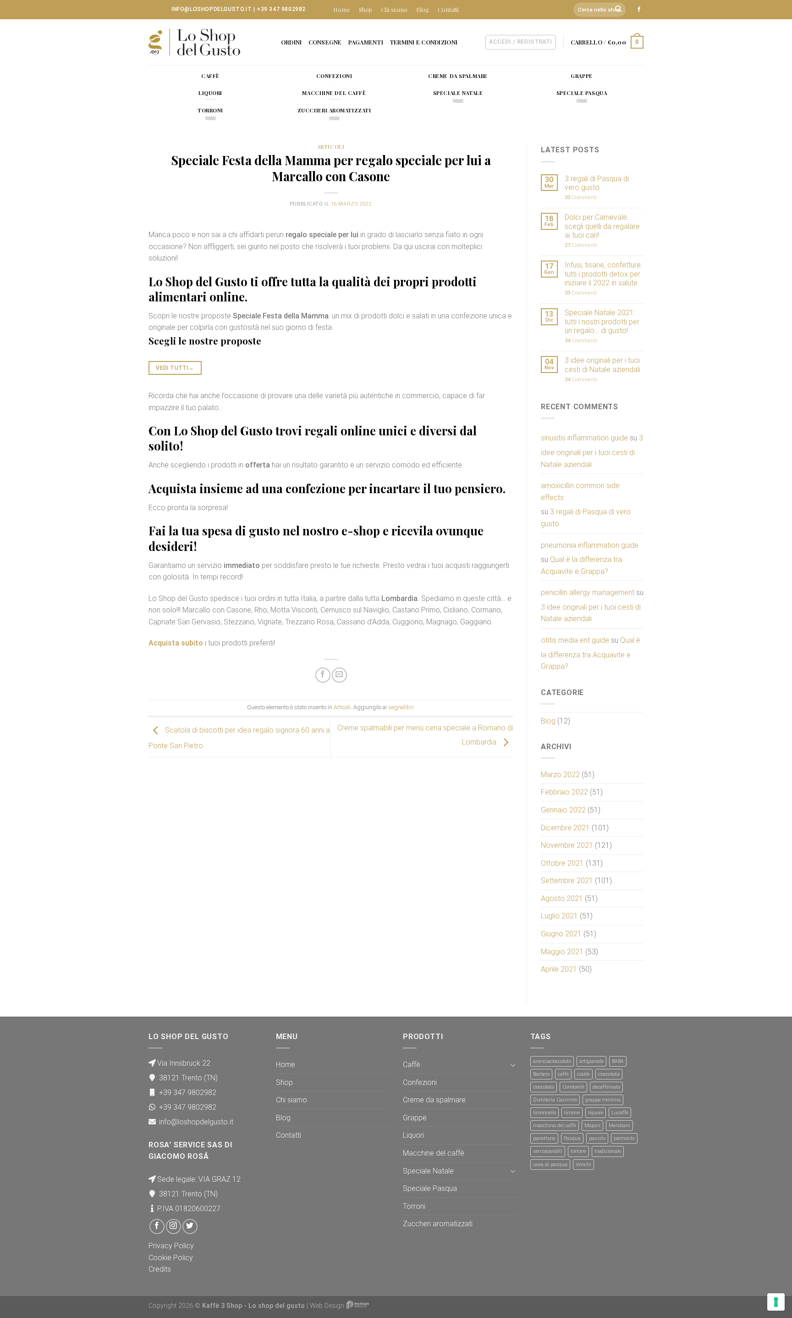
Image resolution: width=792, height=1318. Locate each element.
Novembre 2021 (567, 845)
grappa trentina (603, 1100)
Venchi (583, 1165)
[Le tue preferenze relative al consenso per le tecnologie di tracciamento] (776, 1302)
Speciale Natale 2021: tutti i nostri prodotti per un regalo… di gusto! (602, 321)
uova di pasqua (550, 1165)
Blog (422, 9)
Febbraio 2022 (564, 792)
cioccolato (543, 1087)
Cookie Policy (170, 1257)
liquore (595, 1113)
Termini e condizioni (423, 42)
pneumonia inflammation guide (589, 545)
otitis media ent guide (575, 640)
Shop (365, 9)
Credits (159, 1269)
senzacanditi (547, 1151)
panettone (544, 1138)
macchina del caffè (554, 1126)
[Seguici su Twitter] (190, 1226)
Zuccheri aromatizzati (438, 1223)
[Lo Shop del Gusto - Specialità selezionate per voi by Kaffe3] (194, 42)
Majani (592, 1126)
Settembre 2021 (567, 880)
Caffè (411, 1064)
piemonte (624, 1138)
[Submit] (619, 10)
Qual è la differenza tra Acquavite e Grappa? (581, 565)
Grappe (415, 1117)
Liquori (413, 1135)
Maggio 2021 (562, 951)
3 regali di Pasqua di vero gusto (597, 183)
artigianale (591, 1061)
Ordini (291, 42)
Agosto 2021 (562, 898)
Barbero (541, 1074)
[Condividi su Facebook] (322, 675)
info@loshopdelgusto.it (211, 9)
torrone (578, 1151)
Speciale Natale (428, 1171)
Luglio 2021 (559, 916)
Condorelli (573, 1087)
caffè (563, 1074)
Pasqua (572, 1138)
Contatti (448, 9)
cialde (583, 1074)
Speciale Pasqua (430, 1188)
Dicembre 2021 (565, 827)
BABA (618, 1061)
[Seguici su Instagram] (173, 1226)
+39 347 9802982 (281, 9)
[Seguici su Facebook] (639, 9)
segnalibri (400, 707)
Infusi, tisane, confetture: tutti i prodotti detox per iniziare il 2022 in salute (603, 274)
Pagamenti (365, 42)
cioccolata (609, 1074)
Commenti (581, 197)
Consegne (325, 42)
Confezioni (420, 1082)
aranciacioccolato (552, 1061)
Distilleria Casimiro (555, 1100)
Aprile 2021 (559, 969)
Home (341, 9)
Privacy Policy (171, 1245)
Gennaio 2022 (563, 810)
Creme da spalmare (434, 1100)
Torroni (414, 1206)
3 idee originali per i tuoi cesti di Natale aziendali (602, 364)
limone (572, 1113)
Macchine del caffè (433, 1153)
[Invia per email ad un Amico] (339, 675)
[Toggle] (513, 1064)
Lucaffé (619, 1113)
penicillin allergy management (587, 592)
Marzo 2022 (560, 774)
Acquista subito (175, 643)
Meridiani (619, 1126)
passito (597, 1138)
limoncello (544, 1113)
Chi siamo (394, 9)
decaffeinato (606, 1087)
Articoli (330, 146)
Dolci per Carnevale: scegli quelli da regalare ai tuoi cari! (602, 226)
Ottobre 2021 (562, 863)
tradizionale (607, 1151)
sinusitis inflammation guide (584, 438)
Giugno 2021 (561, 933)
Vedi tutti (175, 368)
